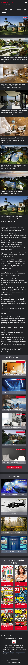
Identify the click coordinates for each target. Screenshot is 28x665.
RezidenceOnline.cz (20, 651)
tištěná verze (7, 583)
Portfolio (5, 660)
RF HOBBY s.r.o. (14, 659)
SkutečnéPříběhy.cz (18, 645)
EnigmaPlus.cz (13, 649)
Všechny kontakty (23, 660)
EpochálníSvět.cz (19, 647)
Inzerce (8, 660)
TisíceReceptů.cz (22, 649)
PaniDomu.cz (14, 654)
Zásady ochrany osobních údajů (14, 662)
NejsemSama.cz (21, 654)
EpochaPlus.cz (5, 649)
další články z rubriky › (14, 467)
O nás (2, 660)
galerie (24, 17)
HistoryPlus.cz (6, 654)
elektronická (7, 585)
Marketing (12, 660)
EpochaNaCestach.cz (9, 647)
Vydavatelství (17, 660)
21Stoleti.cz (6, 651)
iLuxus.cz (12, 651)
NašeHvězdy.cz (8, 645)
